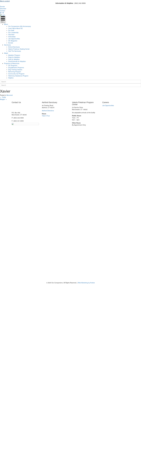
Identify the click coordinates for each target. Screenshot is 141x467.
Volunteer (11, 34)
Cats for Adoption (14, 59)
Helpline (11, 78)
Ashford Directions (48, 111)
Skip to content (5, 1)
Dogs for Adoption (14, 57)
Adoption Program (14, 55)
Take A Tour (46, 116)
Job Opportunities (14, 39)
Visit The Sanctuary (14, 51)
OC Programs (12, 65)
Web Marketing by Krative (86, 283)
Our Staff (11, 30)
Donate (10, 43)
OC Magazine (12, 41)
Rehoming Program (14, 72)
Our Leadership (13, 32)
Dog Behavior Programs (16, 67)
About (6, 24)
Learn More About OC (15, 28)
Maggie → (3, 99)
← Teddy (3, 97)
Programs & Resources (11, 63)
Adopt (6, 53)
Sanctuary (7, 45)
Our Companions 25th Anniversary (19, 26)
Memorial (10, 95)
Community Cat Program (16, 74)
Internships (11, 37)
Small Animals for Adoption (17, 61)
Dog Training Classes (15, 70)
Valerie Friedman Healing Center (19, 49)
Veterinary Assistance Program (18, 76)
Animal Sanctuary (14, 47)
